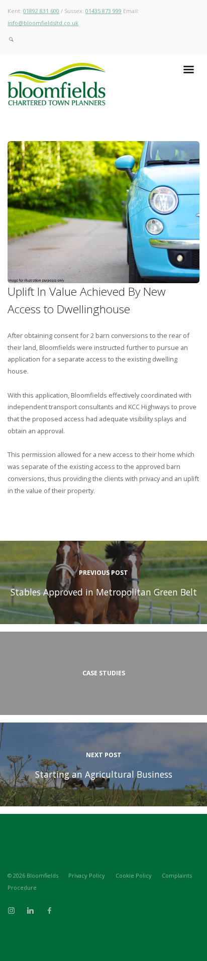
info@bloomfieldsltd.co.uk (43, 23)
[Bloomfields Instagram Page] (11, 910)
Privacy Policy (86, 875)
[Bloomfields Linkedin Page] (30, 910)
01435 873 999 (103, 11)
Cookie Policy (134, 875)
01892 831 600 (41, 11)
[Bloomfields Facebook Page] (49, 910)
